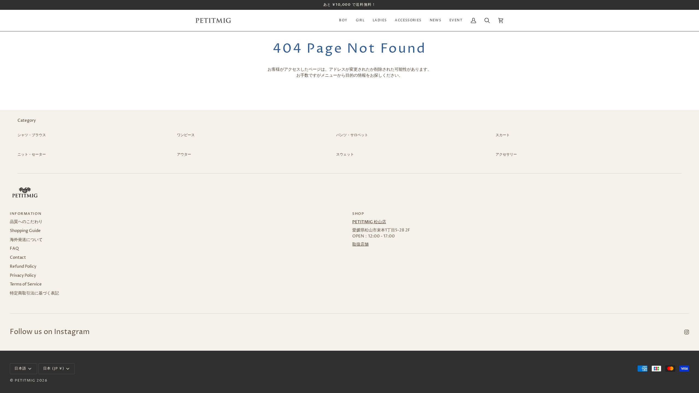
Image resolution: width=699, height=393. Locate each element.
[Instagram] (686, 332)
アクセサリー (506, 154)
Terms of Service (26, 284)
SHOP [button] (358, 213)
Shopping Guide (25, 231)
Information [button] (26, 213)
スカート (503, 135)
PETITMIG (25, 380)
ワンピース (186, 135)
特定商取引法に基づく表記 (34, 293)
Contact (18, 257)
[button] (343, 20)
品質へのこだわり (26, 222)
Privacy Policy (23, 275)
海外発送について (26, 240)
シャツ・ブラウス (31, 135)
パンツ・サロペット (352, 135)
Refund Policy (23, 266)
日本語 (20, 368)
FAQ (14, 248)
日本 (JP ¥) (53, 368)
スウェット (345, 154)
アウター (184, 154)
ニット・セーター (31, 154)
